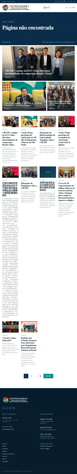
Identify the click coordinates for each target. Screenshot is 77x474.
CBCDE (4, 446)
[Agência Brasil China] (64, 2)
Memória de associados (8, 454)
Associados (5, 461)
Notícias (4, 459)
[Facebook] (59, 2)
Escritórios (5, 448)
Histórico (4, 451)
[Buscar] (66, 7)
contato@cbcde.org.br (8, 429)
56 (40, 376)
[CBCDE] (15, 400)
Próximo (48, 376)
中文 (71, 1)
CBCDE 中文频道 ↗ (45, 448)
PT (68, 1)
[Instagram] (62, 2)
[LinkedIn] (56, 2)
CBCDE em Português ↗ (46, 446)
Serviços (4, 456)
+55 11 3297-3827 (7, 426)
